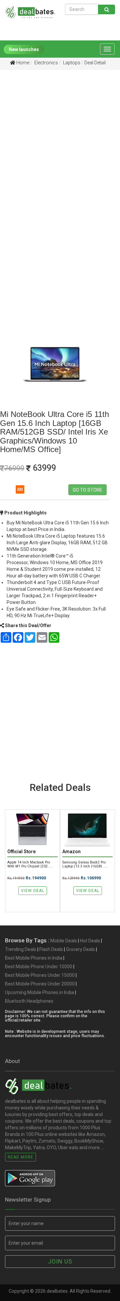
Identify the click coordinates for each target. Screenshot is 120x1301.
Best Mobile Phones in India (33, 958)
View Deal (32, 890)
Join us (60, 1261)
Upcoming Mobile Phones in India (39, 992)
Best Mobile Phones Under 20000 (40, 983)
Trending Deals (20, 949)
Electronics (45, 62)
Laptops (71, 62)
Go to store (87, 490)
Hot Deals (90, 940)
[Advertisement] (60, 139)
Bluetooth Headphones (29, 1001)
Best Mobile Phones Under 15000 (40, 975)
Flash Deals (51, 949)
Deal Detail (95, 62)
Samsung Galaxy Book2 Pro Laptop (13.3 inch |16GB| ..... (85, 864)
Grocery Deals (80, 949)
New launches (24, 49)
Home (22, 62)
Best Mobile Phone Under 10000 (38, 966)
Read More (20, 1157)
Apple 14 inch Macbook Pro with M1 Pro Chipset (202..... (30, 864)
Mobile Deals (63, 940)
